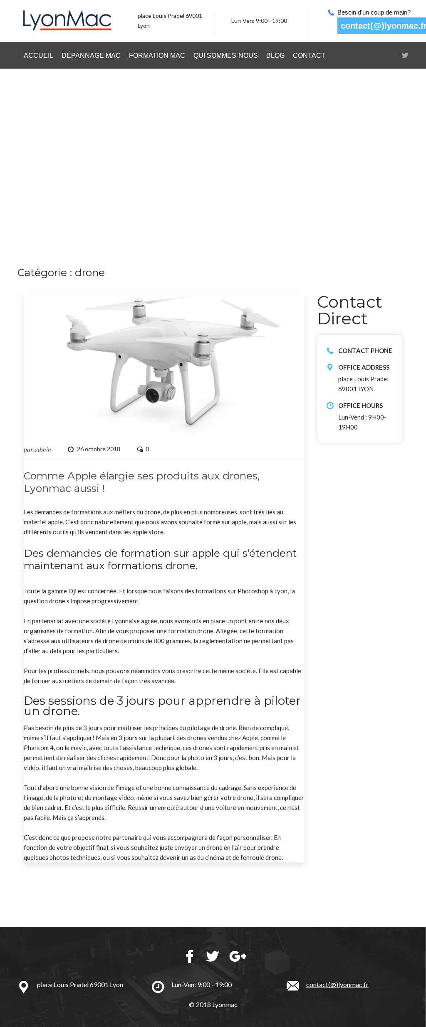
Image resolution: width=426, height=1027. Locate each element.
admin (43, 448)
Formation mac (157, 55)
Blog (275, 55)
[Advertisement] (213, 169)
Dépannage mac (91, 55)
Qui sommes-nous (225, 55)
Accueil (38, 55)
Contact (309, 55)
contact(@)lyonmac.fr (337, 984)
